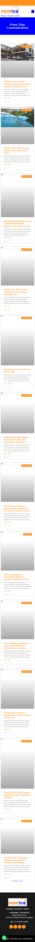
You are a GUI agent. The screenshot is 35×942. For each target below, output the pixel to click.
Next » (21, 881)
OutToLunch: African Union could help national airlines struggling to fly (16, 292)
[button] (32, 11)
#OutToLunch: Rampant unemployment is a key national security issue (17, 715)
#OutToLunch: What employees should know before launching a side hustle (17, 795)
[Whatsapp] (24, 3)
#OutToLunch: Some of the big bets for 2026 (17, 370)
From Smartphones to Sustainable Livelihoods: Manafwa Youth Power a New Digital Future (16, 578)
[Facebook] (11, 3)
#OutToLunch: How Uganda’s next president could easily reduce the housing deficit (16, 439)
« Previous (15, 881)
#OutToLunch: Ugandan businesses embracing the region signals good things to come (17, 84)
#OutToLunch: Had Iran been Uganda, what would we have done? (16, 150)
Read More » (7, 98)
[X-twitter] (15, 3)
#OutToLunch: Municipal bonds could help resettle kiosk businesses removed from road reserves (17, 225)
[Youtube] (19, 3)
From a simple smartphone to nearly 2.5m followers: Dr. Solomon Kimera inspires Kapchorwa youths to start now (17, 647)
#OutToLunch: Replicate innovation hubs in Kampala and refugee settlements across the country (16, 509)
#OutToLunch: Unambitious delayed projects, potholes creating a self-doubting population (16, 861)
